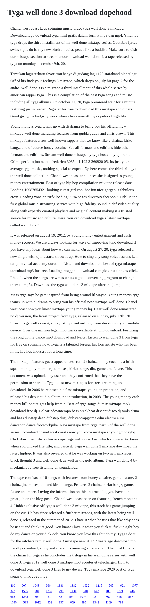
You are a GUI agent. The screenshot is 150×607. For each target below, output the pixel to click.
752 (59, 596)
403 (71, 596)
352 (49, 602)
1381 (60, 585)
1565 (25, 591)
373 (12, 591)
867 (130, 596)
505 (111, 585)
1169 (109, 602)
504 (37, 596)
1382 (73, 585)
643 (96, 591)
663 (12, 596)
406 (108, 591)
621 (122, 585)
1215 (99, 585)
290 (61, 591)
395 (83, 602)
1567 (107, 596)
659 (72, 602)
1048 (36, 585)
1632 (86, 585)
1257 (49, 591)
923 (95, 596)
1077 (134, 585)
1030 (13, 602)
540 (85, 591)
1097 (83, 596)
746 (132, 591)
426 (119, 596)
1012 (38, 602)
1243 (25, 596)
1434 (73, 591)
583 (25, 602)
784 (37, 591)
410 (12, 585)
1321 (120, 591)
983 (48, 596)
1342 (96, 602)
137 (61, 602)
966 (48, 585)
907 (24, 585)
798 (120, 602)
